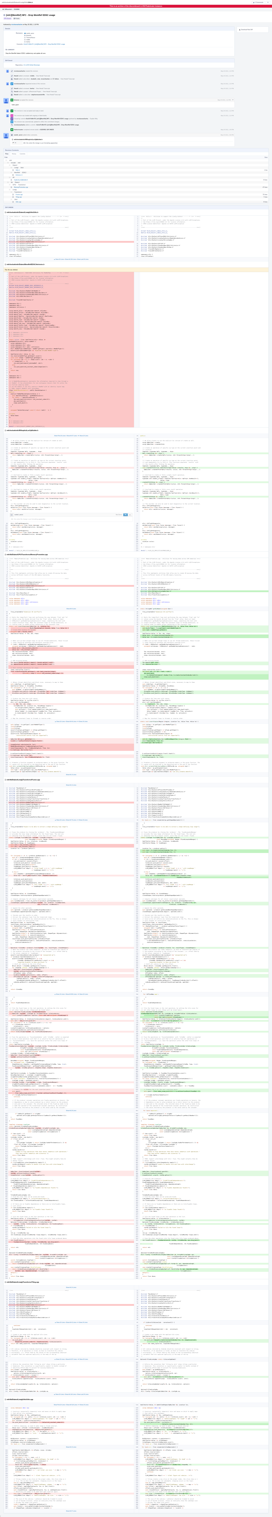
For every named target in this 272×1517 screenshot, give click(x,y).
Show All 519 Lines (71, 1405)
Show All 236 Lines (70, 259)
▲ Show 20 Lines (59, 259)
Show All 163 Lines (70, 1394)
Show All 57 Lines (72, 435)
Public (18, 18)
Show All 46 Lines (71, 721)
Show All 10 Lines (71, 1287)
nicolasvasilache (16, 24)
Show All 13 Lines (71, 774)
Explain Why (94, 118)
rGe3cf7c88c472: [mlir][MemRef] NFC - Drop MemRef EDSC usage (44, 44)
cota (38, 79)
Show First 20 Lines (60, 435)
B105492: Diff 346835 (47, 129)
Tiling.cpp (19, 197)
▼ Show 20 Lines (83, 435)
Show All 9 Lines (71, 608)
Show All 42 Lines (71, 1322)
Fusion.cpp (19, 194)
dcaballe (33, 79)
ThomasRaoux (30, 37)
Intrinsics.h (19, 175)
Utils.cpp (18, 202)
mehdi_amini (30, 33)
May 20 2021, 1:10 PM (227, 71)
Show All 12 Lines (71, 785)
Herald (16, 76)
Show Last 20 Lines (83, 259)
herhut (28, 42)
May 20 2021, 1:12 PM (224, 100)
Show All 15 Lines (71, 1447)
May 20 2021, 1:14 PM (227, 115)
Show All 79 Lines (71, 820)
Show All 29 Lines (71, 1110)
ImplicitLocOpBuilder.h (21, 180)
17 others (56, 79)
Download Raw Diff (247, 29)
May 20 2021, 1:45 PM (227, 129)
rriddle (28, 39)
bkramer (28, 35)
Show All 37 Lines (71, 1511)
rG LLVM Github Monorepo (31, 65)
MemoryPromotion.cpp (21, 187)
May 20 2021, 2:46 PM (227, 135)
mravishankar (45, 79)
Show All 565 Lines (71, 994)
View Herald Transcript (43, 76)
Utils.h (18, 170)
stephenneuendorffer (38, 94)
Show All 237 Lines (71, 1359)
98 (15, 142)
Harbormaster (18, 129)
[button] (125, 514)
